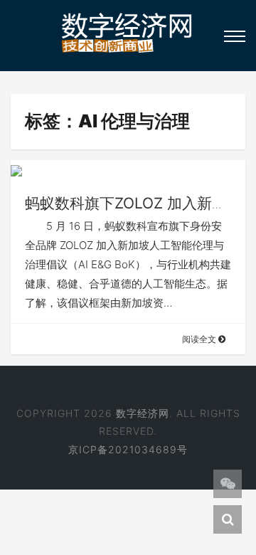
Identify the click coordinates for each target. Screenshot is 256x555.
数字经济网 (142, 413)
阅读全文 (200, 339)
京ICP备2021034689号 (128, 449)
